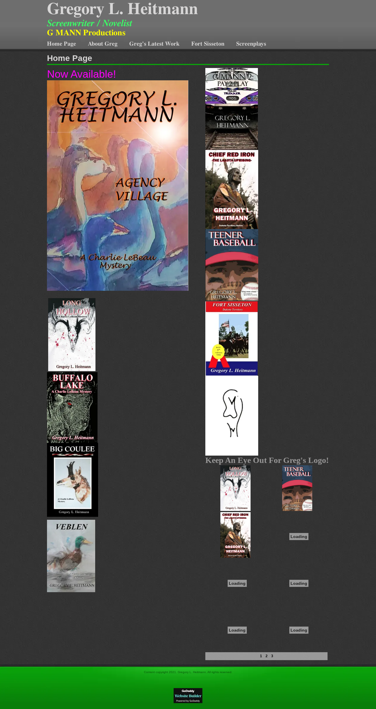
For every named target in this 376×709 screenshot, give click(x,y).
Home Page (61, 44)
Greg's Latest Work (154, 44)
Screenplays (251, 44)
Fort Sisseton (207, 44)
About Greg (103, 44)
